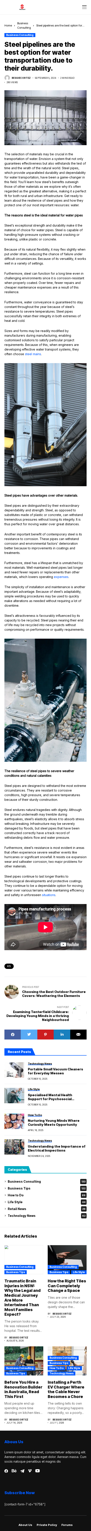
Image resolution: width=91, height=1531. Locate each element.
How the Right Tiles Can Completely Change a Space (67, 1286)
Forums (67, 1525)
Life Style (46, 1202)
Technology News (46, 1216)
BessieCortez (21, 78)
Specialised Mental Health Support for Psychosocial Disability (50, 1097)
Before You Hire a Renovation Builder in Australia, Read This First (23, 1389)
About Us (25, 1525)
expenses (61, 577)
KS (9, 966)
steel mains (33, 354)
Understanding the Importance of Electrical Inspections (56, 1148)
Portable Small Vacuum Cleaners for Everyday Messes (55, 1071)
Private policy (47, 1525)
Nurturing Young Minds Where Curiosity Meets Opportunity (54, 1123)
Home (8, 25)
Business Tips (46, 1188)
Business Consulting (20, 35)
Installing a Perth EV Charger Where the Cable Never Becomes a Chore (66, 1389)
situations (48, 895)
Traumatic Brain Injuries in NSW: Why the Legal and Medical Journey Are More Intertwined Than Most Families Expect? (22, 1298)
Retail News (46, 1209)
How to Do (46, 1195)
